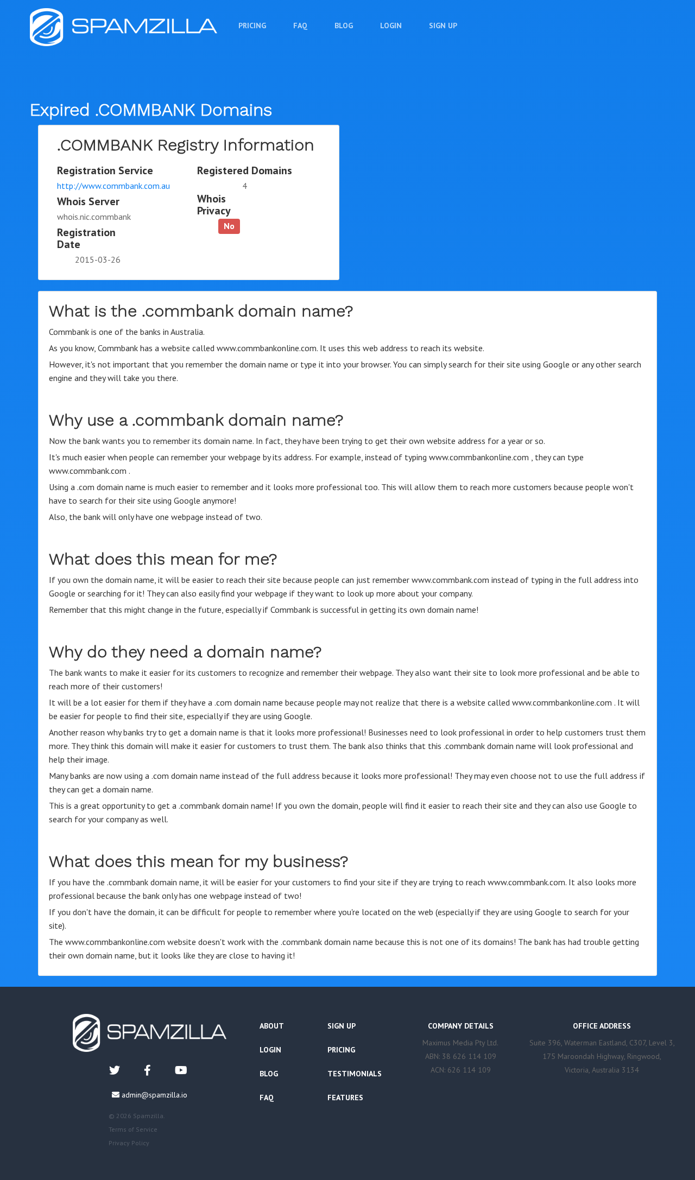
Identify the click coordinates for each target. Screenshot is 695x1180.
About (272, 1026)
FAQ (300, 25)
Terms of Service (133, 1129)
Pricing (252, 25)
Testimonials (354, 1073)
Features (345, 1097)
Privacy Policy (129, 1143)
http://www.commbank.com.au (113, 185)
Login (391, 25)
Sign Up (443, 25)
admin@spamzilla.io (154, 1095)
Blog (343, 25)
